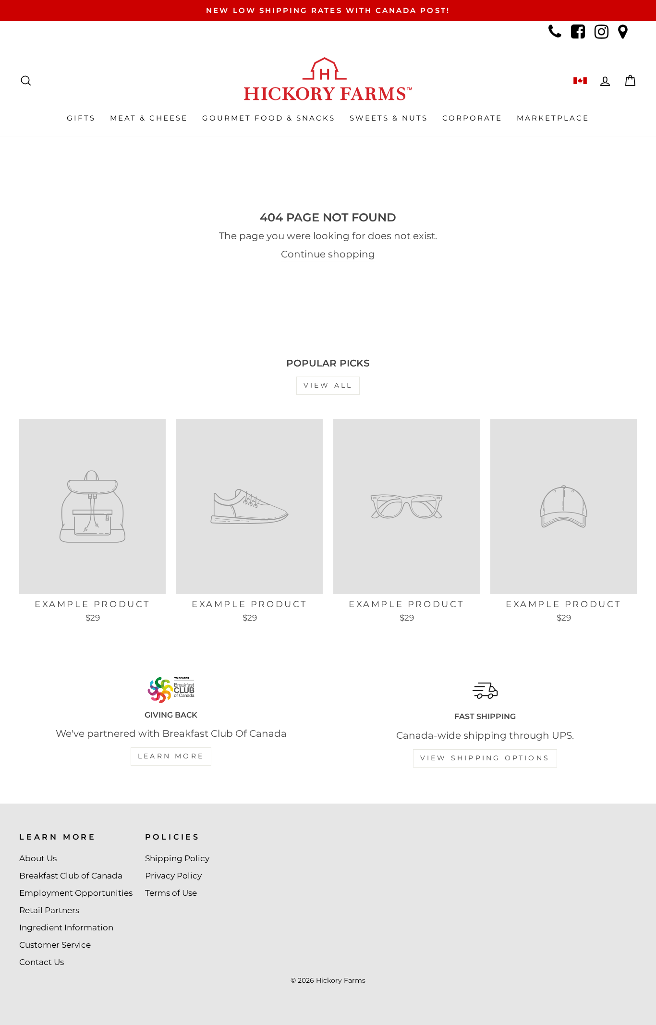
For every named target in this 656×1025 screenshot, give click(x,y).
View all (328, 385)
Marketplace (553, 117)
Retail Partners (49, 910)
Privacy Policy (173, 875)
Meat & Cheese (149, 117)
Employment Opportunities (76, 893)
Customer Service (55, 945)
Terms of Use (171, 893)
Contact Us (41, 962)
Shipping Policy (177, 858)
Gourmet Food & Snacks (268, 117)
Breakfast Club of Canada (70, 875)
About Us (38, 858)
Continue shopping (328, 254)
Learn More (171, 756)
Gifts (81, 117)
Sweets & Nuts (389, 117)
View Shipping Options (485, 758)
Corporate (472, 117)
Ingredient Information (66, 927)
